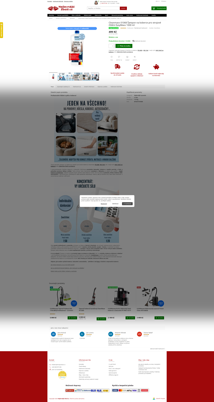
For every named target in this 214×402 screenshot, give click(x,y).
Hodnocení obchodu (58, 1)
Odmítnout (115, 203)
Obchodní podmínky (84, 377)
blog (98, 261)
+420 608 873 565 (56, 367)
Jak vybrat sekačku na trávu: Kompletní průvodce (149, 365)
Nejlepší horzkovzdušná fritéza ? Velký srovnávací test (149, 368)
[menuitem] (51, 15)
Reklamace (82, 373)
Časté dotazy (82, 366)
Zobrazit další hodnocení (157, 349)
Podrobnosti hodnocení (140, 28)
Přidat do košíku (125, 46)
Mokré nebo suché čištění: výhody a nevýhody (64, 271)
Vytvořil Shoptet (160, 398)
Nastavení (104, 204)
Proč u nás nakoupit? (114, 368)
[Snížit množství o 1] (115, 47)
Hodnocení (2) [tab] (77, 86)
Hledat (123, 8)
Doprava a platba (68, 1)
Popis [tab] (52, 86)
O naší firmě (112, 364)
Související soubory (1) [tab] (63, 86)
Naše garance (112, 370)
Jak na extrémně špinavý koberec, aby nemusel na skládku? (67, 268)
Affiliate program (113, 375)
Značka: (154, 28)
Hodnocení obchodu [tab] (116, 86)
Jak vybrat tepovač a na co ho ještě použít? (63, 265)
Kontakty (49, 1)
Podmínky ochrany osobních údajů (88, 379)
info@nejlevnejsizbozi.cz (58, 364)
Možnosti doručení (140, 41)
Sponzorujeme (113, 373)
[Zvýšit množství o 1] (115, 45)
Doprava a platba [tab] (102, 86)
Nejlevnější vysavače (140, 95)
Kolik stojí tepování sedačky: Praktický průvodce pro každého (149, 372)
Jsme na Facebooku (57, 369)
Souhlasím (128, 203)
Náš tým (111, 366)
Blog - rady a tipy (83, 375)
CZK (157, 1)
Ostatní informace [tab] (89, 86)
